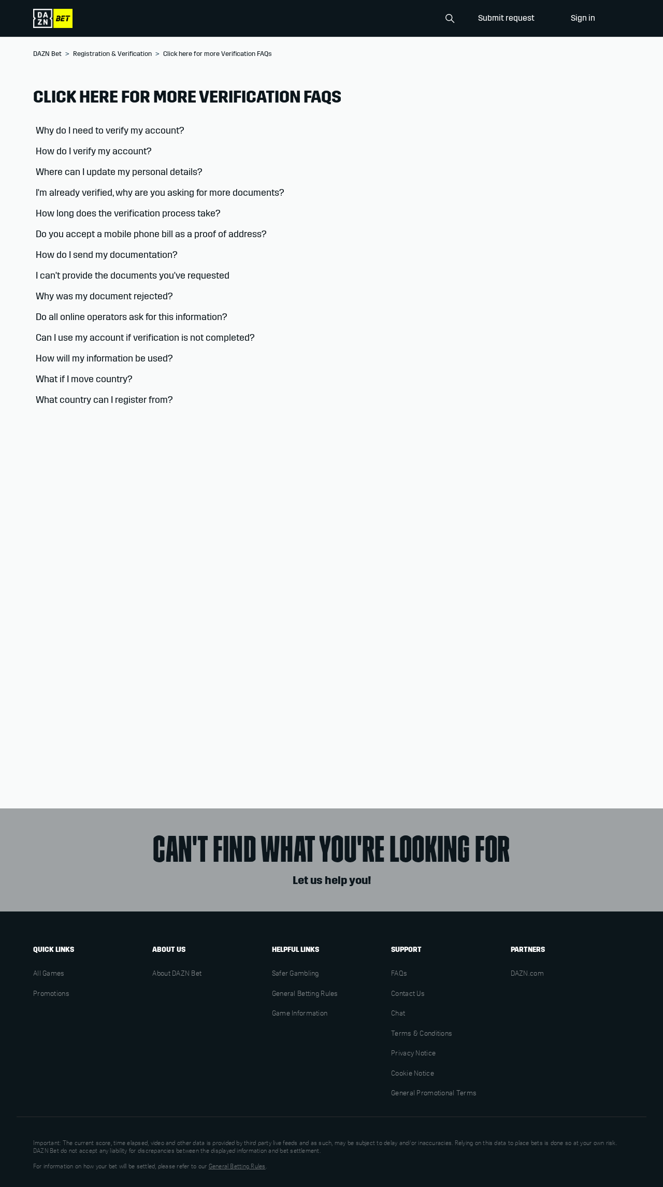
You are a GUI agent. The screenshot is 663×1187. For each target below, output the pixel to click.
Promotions (51, 994)
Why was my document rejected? (104, 296)
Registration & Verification (112, 54)
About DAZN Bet (176, 974)
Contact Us (408, 994)
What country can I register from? (104, 400)
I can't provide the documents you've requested (132, 275)
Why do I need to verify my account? (110, 130)
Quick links (53, 949)
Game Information (299, 1014)
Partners (528, 949)
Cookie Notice (412, 1074)
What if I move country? (84, 379)
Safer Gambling (295, 974)
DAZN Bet (47, 54)
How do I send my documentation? (107, 254)
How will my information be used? (104, 358)
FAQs (399, 974)
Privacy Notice (413, 1054)
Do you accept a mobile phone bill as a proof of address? (151, 234)
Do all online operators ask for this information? (131, 317)
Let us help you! (332, 880)
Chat (398, 1014)
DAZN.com (527, 974)
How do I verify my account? (94, 151)
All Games (49, 974)
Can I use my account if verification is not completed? (145, 337)
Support (406, 949)
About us (168, 949)
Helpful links (295, 949)
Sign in (583, 18)
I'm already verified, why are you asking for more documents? (161, 192)
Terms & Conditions (421, 1034)
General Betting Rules (305, 994)
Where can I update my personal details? (119, 172)
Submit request (506, 18)
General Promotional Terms (434, 1093)
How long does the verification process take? (128, 213)
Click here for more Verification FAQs (217, 54)
